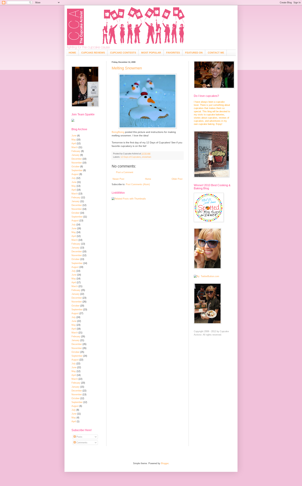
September (76, 170)
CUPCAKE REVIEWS (93, 52)
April (73, 143)
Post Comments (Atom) (138, 184)
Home (148, 179)
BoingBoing (118, 132)
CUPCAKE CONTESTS (123, 52)
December (76, 159)
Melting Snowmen (127, 68)
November (76, 162)
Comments (81, 442)
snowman (146, 157)
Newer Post (118, 179)
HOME (72, 52)
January (75, 155)
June (73, 135)
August (75, 174)
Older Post (177, 179)
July (73, 178)
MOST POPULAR (151, 52)
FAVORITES (173, 52)
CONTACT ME (216, 52)
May (73, 139)
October (75, 166)
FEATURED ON (194, 52)
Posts (79, 436)
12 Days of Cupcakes (131, 157)
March (74, 147)
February (75, 151)
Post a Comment (124, 172)
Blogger (164, 463)
